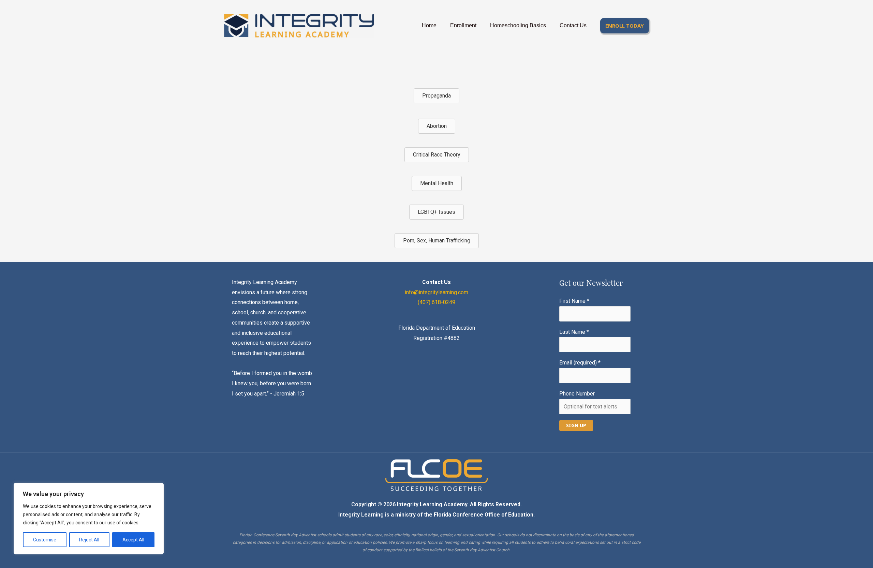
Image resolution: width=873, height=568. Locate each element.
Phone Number (577, 393)
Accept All (133, 539)
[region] (89, 518)
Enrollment (463, 25)
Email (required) (580, 362)
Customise (44, 539)
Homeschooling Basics (518, 25)
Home (429, 25)
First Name (574, 301)
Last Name (574, 332)
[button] (624, 25)
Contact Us (573, 25)
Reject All (89, 539)
